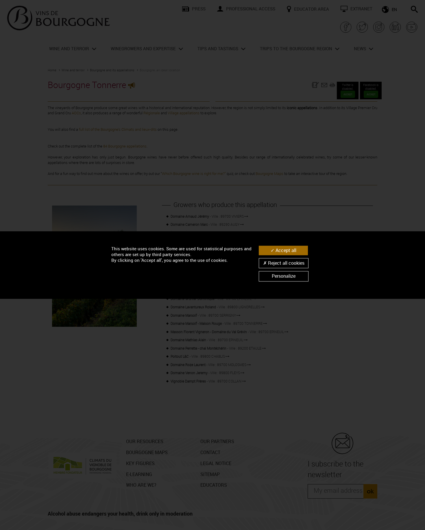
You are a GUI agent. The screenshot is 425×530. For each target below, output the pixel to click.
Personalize (283, 276)
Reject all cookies (285, 263)
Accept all (285, 250)
